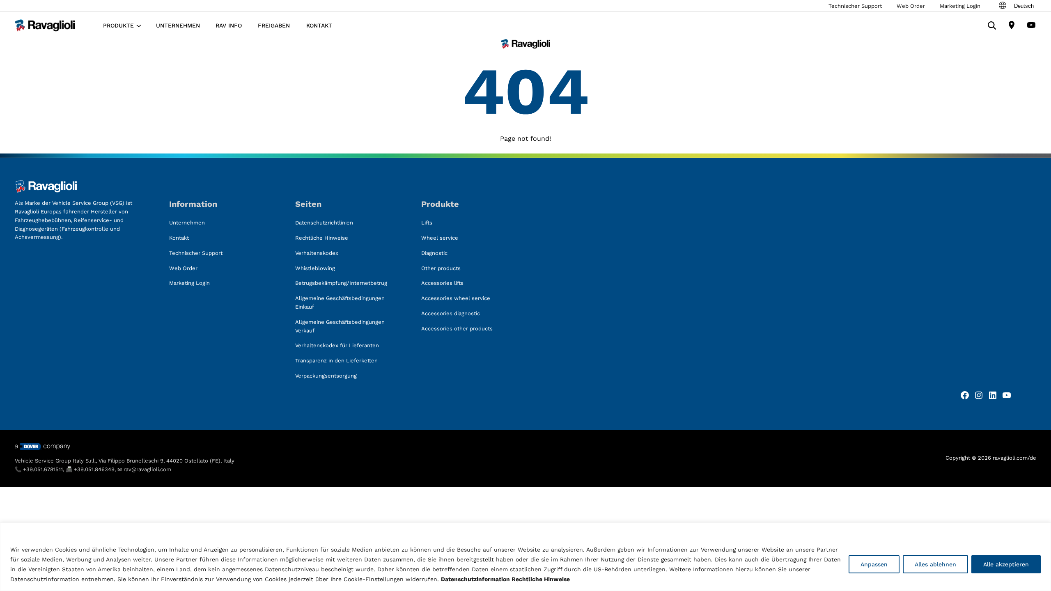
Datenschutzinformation (475, 579)
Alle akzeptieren (1006, 564)
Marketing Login (960, 6)
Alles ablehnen (935, 564)
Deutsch (1024, 6)
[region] (525, 556)
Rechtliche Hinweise (541, 579)
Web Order (911, 6)
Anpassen (874, 564)
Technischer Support (855, 6)
